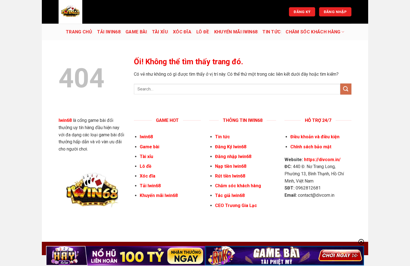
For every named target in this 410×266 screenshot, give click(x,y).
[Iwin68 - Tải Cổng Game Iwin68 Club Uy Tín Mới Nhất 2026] (86, 12)
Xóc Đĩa (182, 32)
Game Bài (136, 32)
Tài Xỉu (160, 32)
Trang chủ (79, 32)
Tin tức (271, 32)
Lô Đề (202, 32)
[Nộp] (345, 88)
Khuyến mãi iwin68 (235, 32)
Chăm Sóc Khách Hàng (313, 32)
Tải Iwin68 (108, 32)
